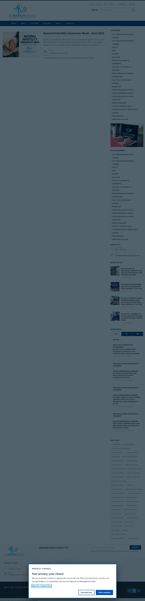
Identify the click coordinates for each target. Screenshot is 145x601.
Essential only (86, 592)
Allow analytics (104, 592)
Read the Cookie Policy (41, 586)
